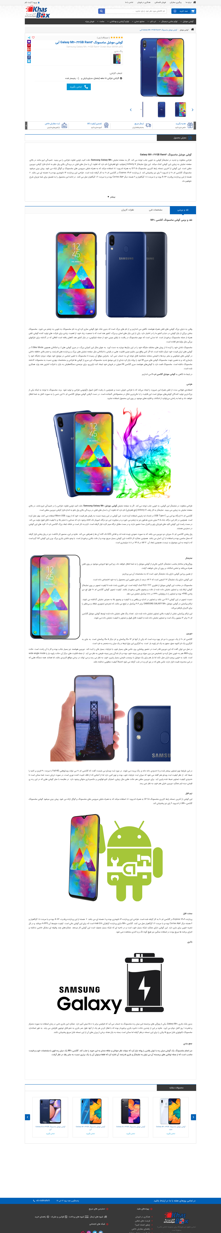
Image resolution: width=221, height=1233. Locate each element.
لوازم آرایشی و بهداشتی (119, 21)
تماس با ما (129, 2)
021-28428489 (42, 1201)
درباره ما (189, 2)
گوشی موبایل (188, 21)
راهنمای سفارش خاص (141, 1229)
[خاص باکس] (37, 11)
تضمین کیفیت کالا (94, 123)
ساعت (102, 21)
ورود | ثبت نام (31, 2)
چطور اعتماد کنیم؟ (142, 1225)
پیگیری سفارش (176, 2)
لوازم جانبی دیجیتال (169, 21)
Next (131, 109)
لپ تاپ (153, 21)
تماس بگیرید (76, 87)
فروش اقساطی (160, 2)
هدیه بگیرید (181, 123)
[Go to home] (192, 29)
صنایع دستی (139, 21)
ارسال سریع (139, 123)
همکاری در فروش (143, 2)
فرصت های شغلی (142, 1220)
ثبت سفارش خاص (52, 123)
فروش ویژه (89, 21)
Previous (192, 109)
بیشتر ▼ (111, 197)
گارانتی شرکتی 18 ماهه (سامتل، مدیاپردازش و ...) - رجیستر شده (92, 78)
